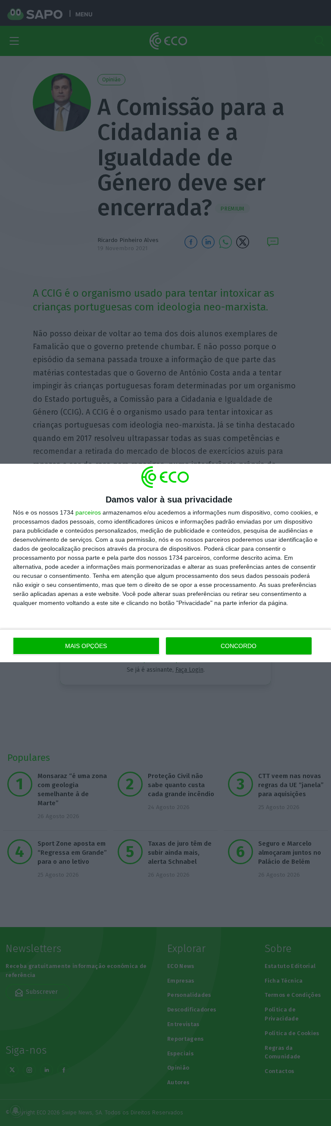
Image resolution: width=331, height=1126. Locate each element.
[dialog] (165, 563)
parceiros (88, 512)
